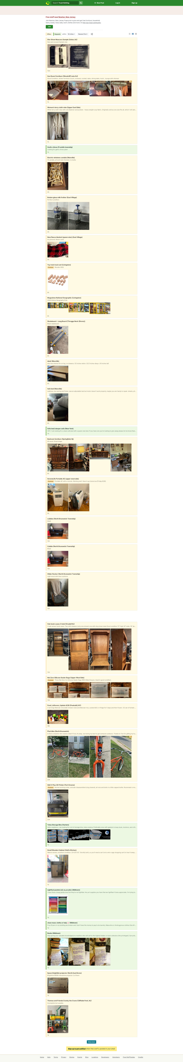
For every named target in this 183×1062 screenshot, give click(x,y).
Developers (105, 1057)
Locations (95, 1057)
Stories (71, 1057)
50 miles (71, 34)
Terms (56, 1057)
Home (42, 1057)
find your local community (92, 23)
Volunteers (116, 1057)
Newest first (82, 34)
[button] (129, 34)
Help (48, 1057)
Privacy (63, 1057)
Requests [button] (58, 34)
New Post (100, 3)
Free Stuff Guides (129, 1057)
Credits (140, 1057)
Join (49, 27)
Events (79, 1057)
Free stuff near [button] (60, 17)
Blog (86, 1057)
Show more (91, 1042)
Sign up (134, 3)
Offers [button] (49, 34)
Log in (118, 3)
